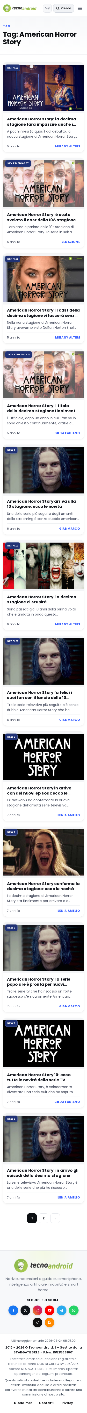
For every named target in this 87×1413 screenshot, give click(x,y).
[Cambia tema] (47, 8)
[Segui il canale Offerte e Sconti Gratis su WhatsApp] (74, 1310)
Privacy (66, 1403)
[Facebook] (13, 1310)
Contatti (46, 1403)
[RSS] (49, 1322)
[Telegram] (61, 1310)
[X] (25, 1310)
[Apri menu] (79, 8)
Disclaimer (23, 1403)
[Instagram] (37, 1310)
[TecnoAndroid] (22, 8)
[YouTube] (49, 1310)
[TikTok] (37, 1322)
